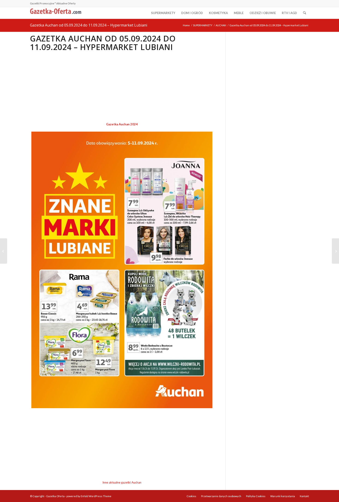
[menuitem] (163, 13)
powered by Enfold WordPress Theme (88, 496)
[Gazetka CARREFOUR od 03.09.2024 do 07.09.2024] (3, 251)
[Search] (304, 13)
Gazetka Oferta (55, 496)
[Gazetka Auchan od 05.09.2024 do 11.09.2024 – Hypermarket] (335, 251)
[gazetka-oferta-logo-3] (56, 13)
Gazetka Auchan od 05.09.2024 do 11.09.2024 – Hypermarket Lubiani (88, 25)
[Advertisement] (122, 87)
